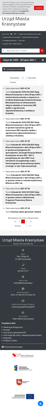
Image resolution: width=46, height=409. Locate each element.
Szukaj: (13, 82)
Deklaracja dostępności (13, 327)
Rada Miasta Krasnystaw (31, 37)
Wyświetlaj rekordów (23, 78)
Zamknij (39, 8)
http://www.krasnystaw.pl (23, 319)
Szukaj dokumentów (15, 69)
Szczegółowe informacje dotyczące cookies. (15, 12)
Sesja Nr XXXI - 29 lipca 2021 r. (12, 44)
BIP (15, 34)
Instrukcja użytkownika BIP (14, 332)
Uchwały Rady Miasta (10, 41)
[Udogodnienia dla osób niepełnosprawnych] (40, 403)
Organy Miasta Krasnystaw (11, 37)
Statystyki (7, 338)
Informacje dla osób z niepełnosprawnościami (22, 335)
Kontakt (6, 330)
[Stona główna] (11, 34)
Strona (17, 226)
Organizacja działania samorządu (30, 34)
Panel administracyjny (13, 347)
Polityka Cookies (10, 340)
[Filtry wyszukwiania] (3, 51)
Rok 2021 (22, 41)
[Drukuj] (43, 60)
